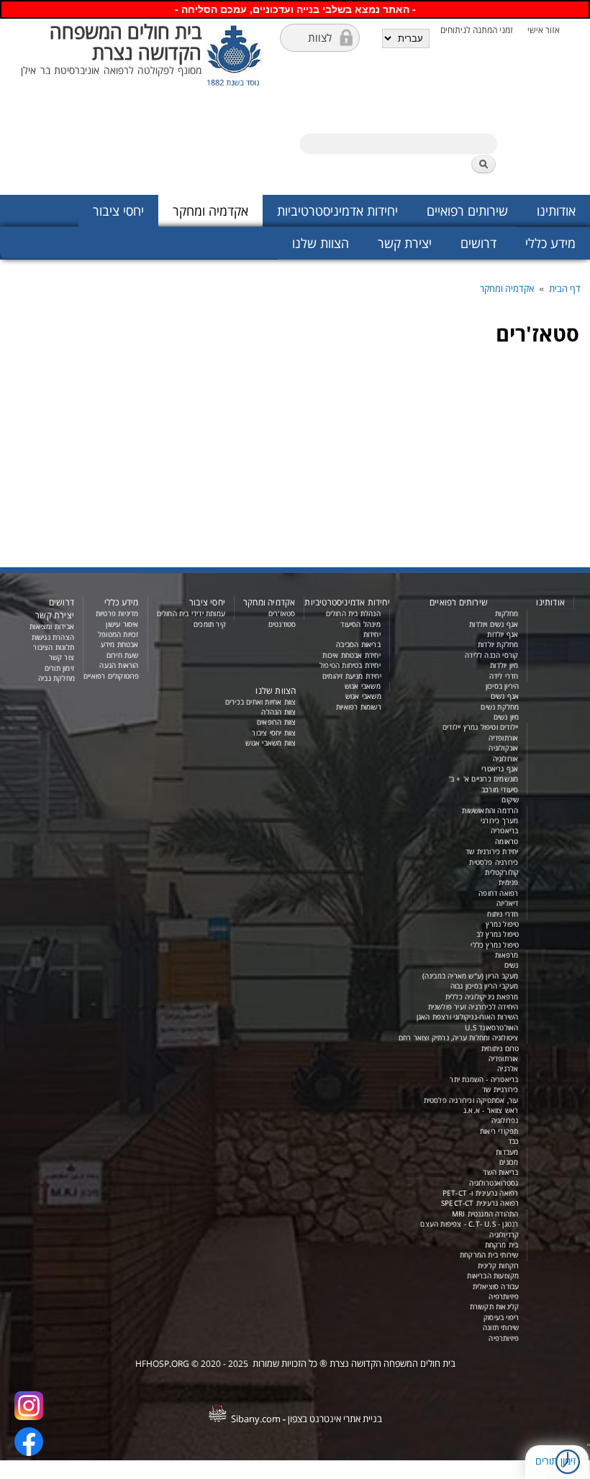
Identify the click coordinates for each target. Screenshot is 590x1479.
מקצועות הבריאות (493, 1276)
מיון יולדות (504, 665)
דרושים (478, 243)
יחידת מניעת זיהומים (351, 676)
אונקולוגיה (503, 748)
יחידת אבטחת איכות (351, 655)
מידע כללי (550, 243)
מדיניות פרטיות (117, 613)
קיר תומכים (210, 624)
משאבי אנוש (363, 686)
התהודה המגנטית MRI (485, 1214)
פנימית (508, 882)
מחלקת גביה (56, 678)
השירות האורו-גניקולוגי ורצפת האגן (468, 1017)
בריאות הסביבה (358, 644)
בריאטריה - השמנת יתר (484, 1079)
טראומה (506, 841)
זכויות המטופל (118, 634)
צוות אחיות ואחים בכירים (260, 702)
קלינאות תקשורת (494, 1306)
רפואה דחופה (498, 893)
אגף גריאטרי (499, 769)
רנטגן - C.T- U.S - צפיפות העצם (469, 1224)
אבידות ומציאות (52, 626)
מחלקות (506, 613)
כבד (513, 1141)
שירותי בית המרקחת (489, 1255)
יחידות (372, 634)
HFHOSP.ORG (162, 1363)
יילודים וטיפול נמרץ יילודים (480, 727)
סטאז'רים (282, 613)
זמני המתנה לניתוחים (476, 30)
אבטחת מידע (120, 644)
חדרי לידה (504, 676)
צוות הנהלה (278, 712)
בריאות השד (500, 1172)
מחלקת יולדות (498, 644)
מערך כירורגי (499, 820)
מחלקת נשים (500, 707)
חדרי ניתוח (502, 914)
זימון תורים (555, 1460)
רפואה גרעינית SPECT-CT (480, 1203)
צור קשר (61, 657)
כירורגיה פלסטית (493, 862)
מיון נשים (506, 717)
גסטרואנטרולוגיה (493, 1183)
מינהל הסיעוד (360, 624)
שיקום (510, 800)
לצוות (320, 37)
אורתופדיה (504, 738)
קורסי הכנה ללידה (491, 655)
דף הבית (565, 288)
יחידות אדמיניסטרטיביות (337, 210)
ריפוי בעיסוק (501, 1317)
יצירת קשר (405, 243)
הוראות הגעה (118, 665)
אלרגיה (507, 1068)
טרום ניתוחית (500, 1048)
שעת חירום (122, 655)
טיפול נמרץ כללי (495, 945)
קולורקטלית (502, 872)
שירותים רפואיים (467, 210)
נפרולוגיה (505, 1120)
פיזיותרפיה (504, 1296)
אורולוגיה (506, 759)
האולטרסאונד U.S (491, 1027)
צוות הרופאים (276, 722)
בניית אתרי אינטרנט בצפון (335, 1418)
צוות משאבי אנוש (270, 743)
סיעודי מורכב (499, 790)
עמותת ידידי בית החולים (191, 613)
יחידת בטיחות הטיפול (350, 665)
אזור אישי (543, 30)
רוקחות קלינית (498, 1265)
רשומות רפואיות (358, 707)
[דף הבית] (235, 107)
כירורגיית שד (500, 1089)
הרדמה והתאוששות (490, 810)
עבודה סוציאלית (496, 1286)
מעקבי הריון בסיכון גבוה (484, 986)
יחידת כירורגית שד (492, 851)
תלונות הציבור (53, 647)
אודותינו (556, 210)
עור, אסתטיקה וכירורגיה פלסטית (471, 1100)
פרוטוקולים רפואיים (111, 676)
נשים (511, 965)
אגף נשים (505, 696)
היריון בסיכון (502, 686)
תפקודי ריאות (499, 1131)
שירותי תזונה (501, 1327)
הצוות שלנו (320, 243)
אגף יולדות (502, 634)
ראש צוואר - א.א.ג (490, 1110)
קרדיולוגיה (504, 1235)
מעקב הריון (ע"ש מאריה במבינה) (470, 976)
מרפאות (506, 955)
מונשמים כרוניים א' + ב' (484, 779)
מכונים (508, 1162)
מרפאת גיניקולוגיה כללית (482, 997)
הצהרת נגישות (53, 637)
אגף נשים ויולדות (493, 624)
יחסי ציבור (118, 210)
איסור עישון (122, 624)
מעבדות (507, 1152)
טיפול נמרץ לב (497, 934)
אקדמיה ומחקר (210, 210)
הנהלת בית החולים (353, 613)
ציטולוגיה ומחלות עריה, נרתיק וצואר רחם (459, 1038)
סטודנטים (282, 624)
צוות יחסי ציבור (274, 733)
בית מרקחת (502, 1245)
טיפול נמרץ (502, 924)
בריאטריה (505, 830)
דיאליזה (507, 903)
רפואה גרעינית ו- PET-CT (480, 1193)
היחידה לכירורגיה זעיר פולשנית (473, 1007)
